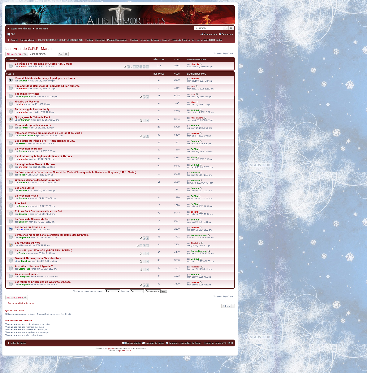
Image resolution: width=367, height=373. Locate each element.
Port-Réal (20, 203)
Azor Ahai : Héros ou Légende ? (34, 266)
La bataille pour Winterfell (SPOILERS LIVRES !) (43, 250)
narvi (193, 86)
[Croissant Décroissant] (153, 291)
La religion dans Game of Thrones (35, 164)
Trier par (125, 291)
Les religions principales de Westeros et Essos (43, 281)
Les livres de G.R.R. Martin (28, 48)
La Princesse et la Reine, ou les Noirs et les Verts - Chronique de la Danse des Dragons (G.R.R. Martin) (75, 172)
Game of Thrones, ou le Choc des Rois (38, 258)
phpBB (111, 348)
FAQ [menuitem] (13, 34)
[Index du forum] (120, 20)
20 (144, 67)
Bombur (195, 110)
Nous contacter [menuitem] (133, 343)
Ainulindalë (196, 243)
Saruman (23, 81)
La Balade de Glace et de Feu (32, 219)
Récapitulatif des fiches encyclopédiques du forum (45, 78)
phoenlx (23, 66)
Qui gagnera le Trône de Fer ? (32, 117)
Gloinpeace (24, 96)
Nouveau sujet (15, 54)
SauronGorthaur (27, 135)
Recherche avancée (231, 28)
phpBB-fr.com (125, 350)
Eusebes (23, 253)
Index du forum (18, 343)
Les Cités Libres (24, 187)
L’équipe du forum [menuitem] (154, 343)
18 (138, 67)
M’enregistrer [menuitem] (210, 34)
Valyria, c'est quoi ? (26, 274)
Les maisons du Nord (27, 242)
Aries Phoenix (197, 118)
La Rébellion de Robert (28, 148)
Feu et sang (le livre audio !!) (32, 109)
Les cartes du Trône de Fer (30, 227)
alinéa (194, 157)
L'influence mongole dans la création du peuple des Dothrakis (52, 234)
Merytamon (24, 237)
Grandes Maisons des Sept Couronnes (37, 180)
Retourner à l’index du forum (21, 303)
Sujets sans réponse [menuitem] (21, 29)
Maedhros (23, 128)
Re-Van (22, 143)
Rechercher (226, 28)
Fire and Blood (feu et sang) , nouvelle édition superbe (47, 86)
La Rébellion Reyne (26, 195)
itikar (21, 104)
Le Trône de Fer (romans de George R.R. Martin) (43, 63)
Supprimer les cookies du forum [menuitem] (185, 343)
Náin (21, 229)
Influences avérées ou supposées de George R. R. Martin (48, 133)
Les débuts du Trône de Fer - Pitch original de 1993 (45, 140)
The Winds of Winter (27, 93)
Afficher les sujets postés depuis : (89, 291)
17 (134, 67)
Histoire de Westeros (27, 101)
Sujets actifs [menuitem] (42, 29)
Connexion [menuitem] (227, 34)
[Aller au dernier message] (201, 64)
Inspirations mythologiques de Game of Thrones (43, 156)
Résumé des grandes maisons (33, 125)
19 (141, 67)
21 (147, 67)
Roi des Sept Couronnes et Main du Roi (38, 211)
